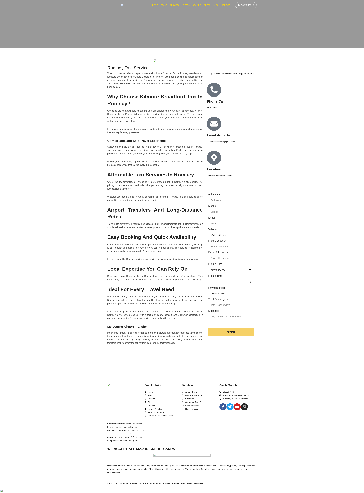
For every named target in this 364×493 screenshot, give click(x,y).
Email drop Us (218, 135)
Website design (179, 483)
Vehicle (212, 229)
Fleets (186, 5)
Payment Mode (217, 287)
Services (175, 5)
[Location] (214, 158)
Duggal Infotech (196, 483)
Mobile (212, 206)
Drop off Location (218, 252)
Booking (197, 5)
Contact (226, 5)
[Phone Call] (214, 90)
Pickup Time (215, 275)
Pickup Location (217, 240)
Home (155, 5)
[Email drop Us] (214, 124)
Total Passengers (218, 299)
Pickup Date (215, 264)
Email (211, 217)
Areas (207, 5)
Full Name (214, 194)
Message (213, 310)
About (164, 5)
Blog (216, 5)
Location (214, 169)
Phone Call (216, 101)
